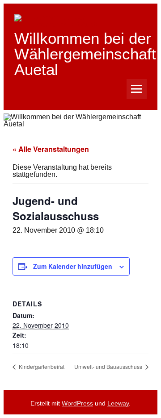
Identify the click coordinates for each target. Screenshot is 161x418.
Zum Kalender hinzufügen (72, 266)
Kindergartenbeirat (40, 366)
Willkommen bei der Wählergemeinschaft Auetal (85, 53)
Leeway (118, 403)
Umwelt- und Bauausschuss (109, 366)
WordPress (77, 403)
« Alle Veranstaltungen (51, 149)
